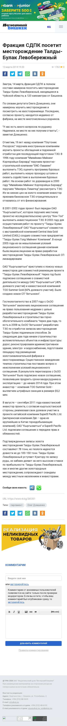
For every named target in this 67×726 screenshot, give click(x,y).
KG (49, 26)
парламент (17, 505)
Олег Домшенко (36, 505)
